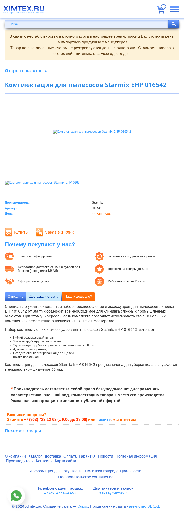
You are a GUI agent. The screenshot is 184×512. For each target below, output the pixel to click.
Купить (21, 232)
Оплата (70, 456)
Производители (20, 461)
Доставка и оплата (43, 296)
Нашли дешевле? (78, 296)
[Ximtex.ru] (24, 11)
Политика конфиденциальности (113, 471)
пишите (103, 419)
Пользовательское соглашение (86, 477)
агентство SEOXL (144, 506)
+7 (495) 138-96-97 (60, 493)
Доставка (53, 456)
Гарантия (87, 456)
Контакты (44, 461)
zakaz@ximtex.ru (114, 493)
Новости (105, 456)
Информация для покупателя (55, 471)
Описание (15, 296)
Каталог (35, 456)
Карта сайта (65, 461)
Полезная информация (136, 456)
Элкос (82, 506)
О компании (15, 456)
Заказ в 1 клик (59, 232)
